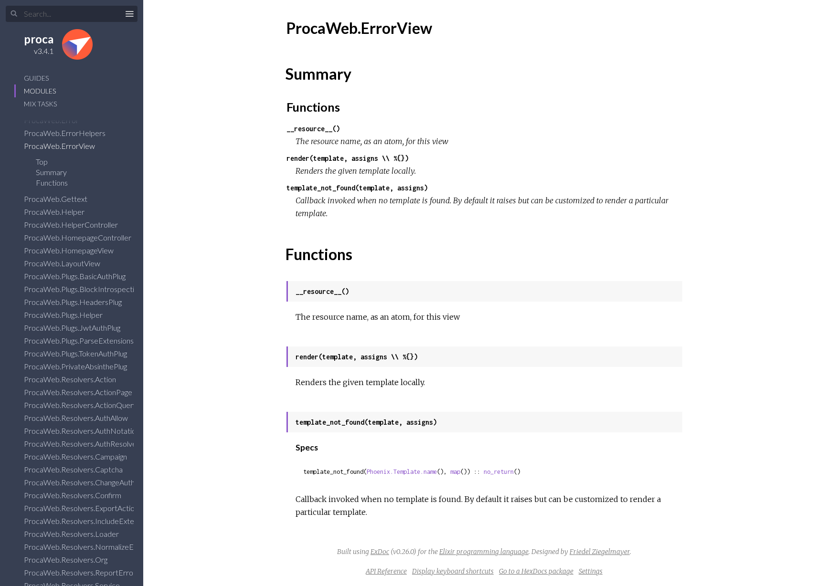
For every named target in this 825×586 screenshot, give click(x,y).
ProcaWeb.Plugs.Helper (64, 314)
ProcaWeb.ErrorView (60, 145)
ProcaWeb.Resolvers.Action (70, 379)
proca (38, 39)
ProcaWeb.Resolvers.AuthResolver (82, 443)
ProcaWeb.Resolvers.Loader (72, 533)
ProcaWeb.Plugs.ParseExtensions (79, 340)
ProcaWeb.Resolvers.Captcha (74, 469)
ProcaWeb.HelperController (71, 224)
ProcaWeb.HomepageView (69, 250)
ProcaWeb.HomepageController (78, 237)
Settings (591, 571)
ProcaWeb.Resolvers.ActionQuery (81, 404)
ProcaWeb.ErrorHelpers (65, 132)
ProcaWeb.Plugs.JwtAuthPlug (73, 327)
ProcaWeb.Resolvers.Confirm (73, 495)
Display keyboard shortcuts (453, 571)
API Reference (386, 571)
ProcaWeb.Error (52, 120)
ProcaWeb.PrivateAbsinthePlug (76, 366)
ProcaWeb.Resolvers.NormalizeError (86, 546)
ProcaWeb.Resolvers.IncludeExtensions (90, 520)
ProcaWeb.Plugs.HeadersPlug (73, 301)
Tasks (40, 104)
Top (42, 161)
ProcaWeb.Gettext (56, 198)
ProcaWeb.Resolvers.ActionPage (79, 392)
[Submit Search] (14, 14)
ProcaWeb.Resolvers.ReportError (81, 572)
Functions (52, 182)
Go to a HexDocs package (536, 571)
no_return (499, 471)
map (455, 471)
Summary (51, 172)
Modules (40, 91)
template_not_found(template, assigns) (357, 188)
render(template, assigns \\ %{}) (347, 158)
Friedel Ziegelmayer (600, 551)
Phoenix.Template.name (402, 471)
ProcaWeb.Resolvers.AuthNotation (82, 430)
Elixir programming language (484, 551)
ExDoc (379, 551)
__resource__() (313, 129)
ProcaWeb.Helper (55, 211)
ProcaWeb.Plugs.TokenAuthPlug (76, 353)
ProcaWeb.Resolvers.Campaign (76, 456)
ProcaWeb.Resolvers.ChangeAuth (80, 482)
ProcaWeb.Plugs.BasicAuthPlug (75, 276)
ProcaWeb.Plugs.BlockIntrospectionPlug (90, 288)
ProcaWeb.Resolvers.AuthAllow (76, 417)
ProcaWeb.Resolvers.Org (66, 559)
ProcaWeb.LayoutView (63, 263)
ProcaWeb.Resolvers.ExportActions (83, 508)
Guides (36, 78)
